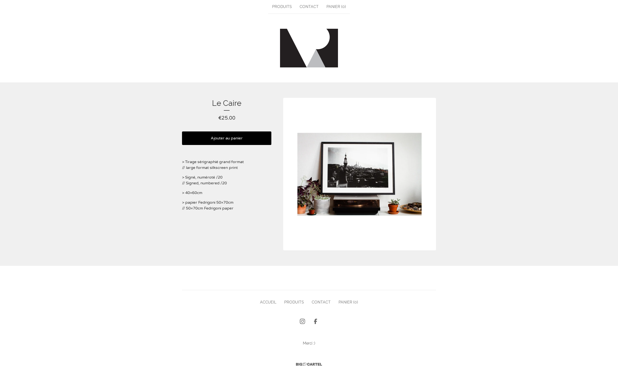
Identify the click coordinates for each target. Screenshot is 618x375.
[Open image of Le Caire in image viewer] (359, 174)
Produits (282, 6)
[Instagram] (302, 321)
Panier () (336, 6)
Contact (309, 6)
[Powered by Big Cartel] (309, 364)
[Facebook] (315, 321)
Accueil (268, 302)
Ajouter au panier (227, 138)
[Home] (309, 48)
